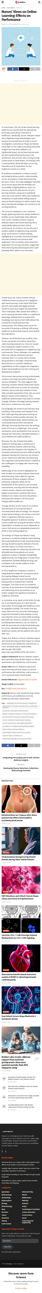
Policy (24, 1206)
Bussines (5, 1212)
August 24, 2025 (7, 24)
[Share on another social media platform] (35, 69)
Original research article (27, 680)
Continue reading (21, 1288)
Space (24, 1218)
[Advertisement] (21, 75)
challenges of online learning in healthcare (22, 703)
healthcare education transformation (15, 711)
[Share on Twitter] (24, 69)
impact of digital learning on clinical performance (20, 714)
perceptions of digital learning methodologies (18, 726)
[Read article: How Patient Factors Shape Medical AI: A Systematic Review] (21, 1000)
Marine (24, 1195)
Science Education (28, 1212)
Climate (4, 1221)
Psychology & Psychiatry (31, 1209)
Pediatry (25, 1203)
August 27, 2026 (6, 823)
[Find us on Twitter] (6, 1151)
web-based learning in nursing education (17, 739)
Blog (3, 1209)
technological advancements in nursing (16, 732)
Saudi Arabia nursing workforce (13, 729)
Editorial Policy (27, 1192)
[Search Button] (39, 2)
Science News (11, 8)
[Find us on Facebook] (2, 1151)
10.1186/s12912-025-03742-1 (16, 689)
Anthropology (7, 1195)
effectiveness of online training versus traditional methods (20, 706)
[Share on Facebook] (12, 69)
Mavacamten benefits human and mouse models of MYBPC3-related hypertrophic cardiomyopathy (19, 977)
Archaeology (6, 1198)
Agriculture (6, 1192)
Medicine (19, 8)
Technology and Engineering (27, 1222)
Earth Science (6, 1224)
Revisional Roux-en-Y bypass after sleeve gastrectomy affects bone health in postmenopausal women (19, 818)
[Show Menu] (3, 2)
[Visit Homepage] (21, 2)
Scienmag (9, 1264)
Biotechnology (7, 1206)
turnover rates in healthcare (12, 735)
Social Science (27, 1215)
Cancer (4, 1215)
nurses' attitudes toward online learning (16, 720)
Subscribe (7, 1247)
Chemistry (5, 1218)
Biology (4, 1203)
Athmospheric (7, 1201)
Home (3, 8)
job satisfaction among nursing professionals (18, 717)
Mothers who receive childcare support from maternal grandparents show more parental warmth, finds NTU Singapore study (16, 1062)
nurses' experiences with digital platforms (17, 723)
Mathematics (26, 1198)
